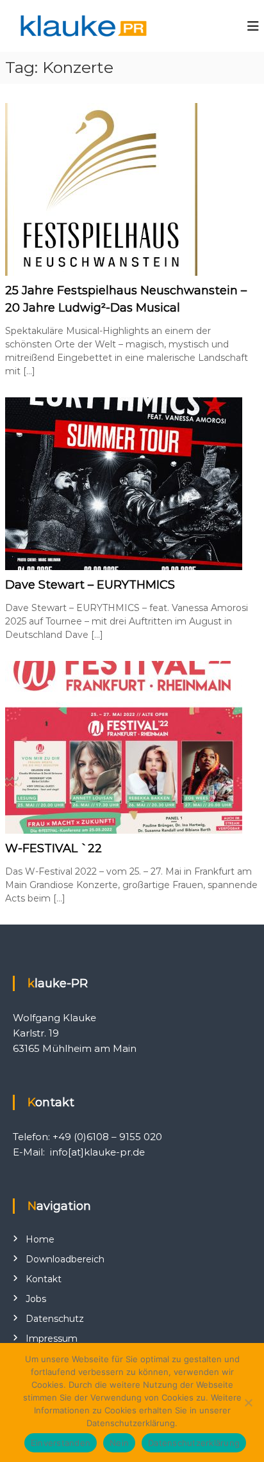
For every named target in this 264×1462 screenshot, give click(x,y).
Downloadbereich (65, 1259)
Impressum (52, 1338)
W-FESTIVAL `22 (53, 848)
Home (40, 1239)
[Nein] (248, 1402)
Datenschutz (55, 1318)
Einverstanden (60, 1443)
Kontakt (44, 1279)
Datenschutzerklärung (194, 1443)
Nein (119, 1443)
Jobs (36, 1299)
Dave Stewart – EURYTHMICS (90, 585)
